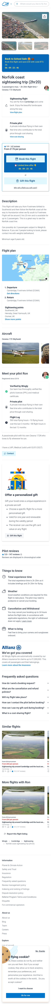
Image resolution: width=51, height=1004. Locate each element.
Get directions (13, 293)
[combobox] (31, 3)
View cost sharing (17, 137)
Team (4, 926)
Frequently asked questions (14, 881)
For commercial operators (13, 905)
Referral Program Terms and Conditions (19, 897)
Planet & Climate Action (12, 865)
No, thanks (40, 951)
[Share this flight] (44, 16)
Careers (5, 929)
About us (6, 918)
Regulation (6, 877)
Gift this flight (27, 180)
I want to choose (25, 988)
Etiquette (6, 901)
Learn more (27, 621)
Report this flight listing (17, 834)
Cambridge (15, 841)
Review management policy (14, 885)
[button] (25, 264)
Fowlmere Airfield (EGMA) (28, 290)
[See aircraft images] (20, 353)
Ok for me (25, 995)
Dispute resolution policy (12, 893)
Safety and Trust (9, 869)
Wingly (4, 841)
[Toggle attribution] (46, 278)
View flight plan (16, 112)
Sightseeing (28, 841)
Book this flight (27, 158)
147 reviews (15, 146)
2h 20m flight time (29, 87)
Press (4, 933)
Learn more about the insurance (16, 665)
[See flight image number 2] (25, 46)
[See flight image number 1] (9, 46)
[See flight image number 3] (41, 46)
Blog (4, 922)
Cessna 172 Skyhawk (11, 90)
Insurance (6, 873)
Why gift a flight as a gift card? (25, 188)
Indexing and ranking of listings (15, 889)
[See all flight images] (25, 25)
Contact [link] (10, 453)
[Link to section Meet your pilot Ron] (46, 90)
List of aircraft (8, 945)
